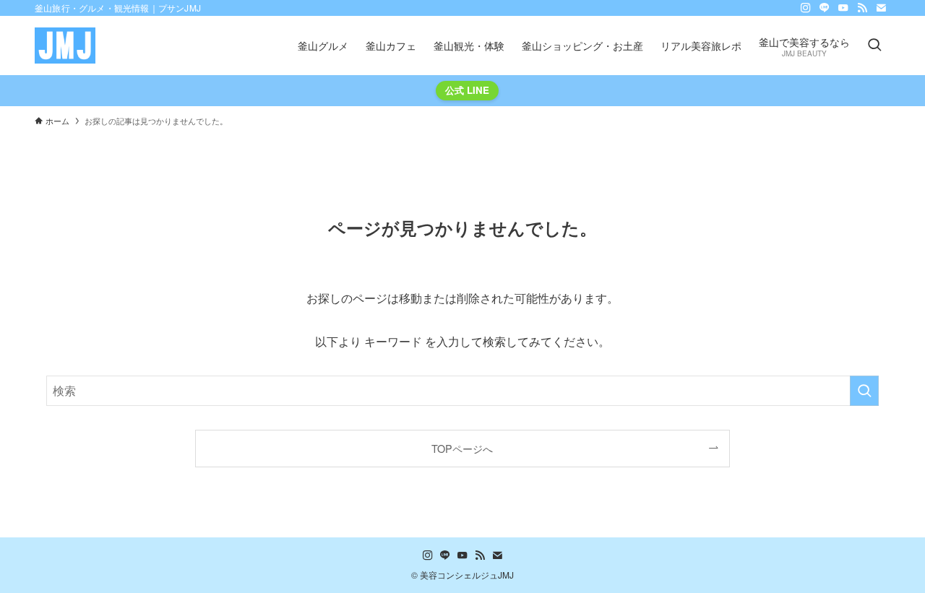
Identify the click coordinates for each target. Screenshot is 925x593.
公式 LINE (467, 90)
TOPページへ (462, 448)
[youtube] (843, 8)
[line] (824, 8)
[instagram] (805, 8)
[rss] (862, 8)
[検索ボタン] (874, 45)
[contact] (881, 8)
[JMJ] (65, 45)
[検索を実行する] (864, 391)
